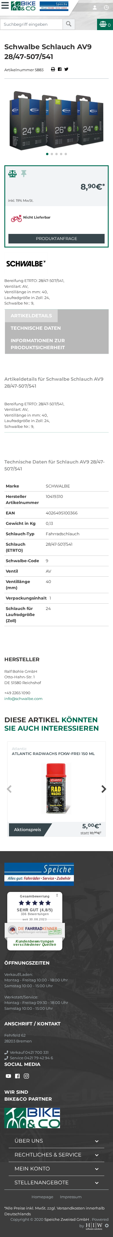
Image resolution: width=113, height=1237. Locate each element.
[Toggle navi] (5, 4)
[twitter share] (66, 69)
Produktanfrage (56, 238)
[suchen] (69, 24)
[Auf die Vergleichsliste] (13, 175)
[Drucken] (53, 69)
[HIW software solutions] (94, 1225)
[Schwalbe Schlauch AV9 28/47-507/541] (56, 120)
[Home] (39, 5)
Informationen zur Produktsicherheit (38, 344)
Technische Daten (36, 328)
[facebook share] (60, 69)
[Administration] (107, 1225)
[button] (47, 154)
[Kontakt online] (106, 7)
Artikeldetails (31, 315)
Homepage (42, 1197)
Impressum (71, 1197)
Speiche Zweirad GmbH (67, 1219)
